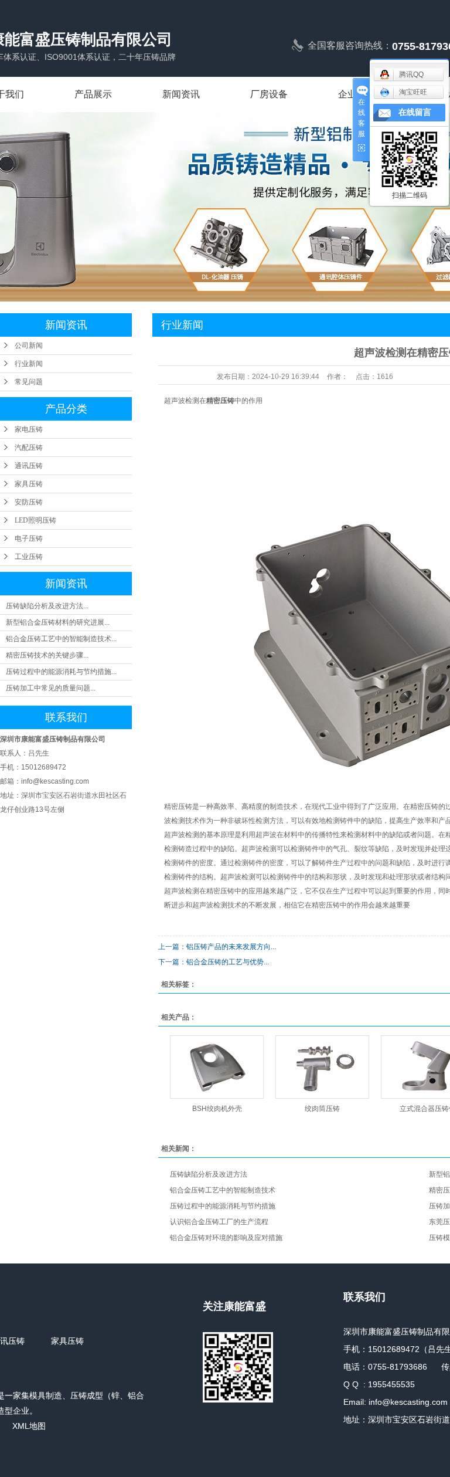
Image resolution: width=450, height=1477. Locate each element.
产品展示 (93, 94)
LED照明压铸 (35, 520)
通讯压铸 (29, 466)
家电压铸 (29, 429)
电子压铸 (29, 538)
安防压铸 (29, 502)
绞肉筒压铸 (322, 1109)
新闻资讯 (181, 94)
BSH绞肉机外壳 (217, 1109)
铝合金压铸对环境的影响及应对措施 (226, 1238)
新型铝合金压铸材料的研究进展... (58, 622)
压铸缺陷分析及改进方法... (47, 606)
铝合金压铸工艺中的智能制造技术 (222, 1190)
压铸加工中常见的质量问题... (51, 688)
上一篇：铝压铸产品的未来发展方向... (217, 947)
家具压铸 (29, 484)
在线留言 (414, 112)
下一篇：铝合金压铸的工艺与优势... (213, 962)
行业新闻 (29, 364)
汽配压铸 (29, 447)
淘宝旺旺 (413, 92)
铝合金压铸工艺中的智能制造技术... (61, 639)
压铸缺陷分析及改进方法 (208, 1174)
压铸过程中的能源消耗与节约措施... (61, 672)
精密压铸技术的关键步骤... (47, 655)
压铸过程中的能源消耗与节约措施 (222, 1206)
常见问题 (29, 382)
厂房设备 (269, 94)
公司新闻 (29, 345)
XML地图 (29, 1426)
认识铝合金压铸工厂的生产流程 (219, 1222)
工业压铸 (29, 557)
